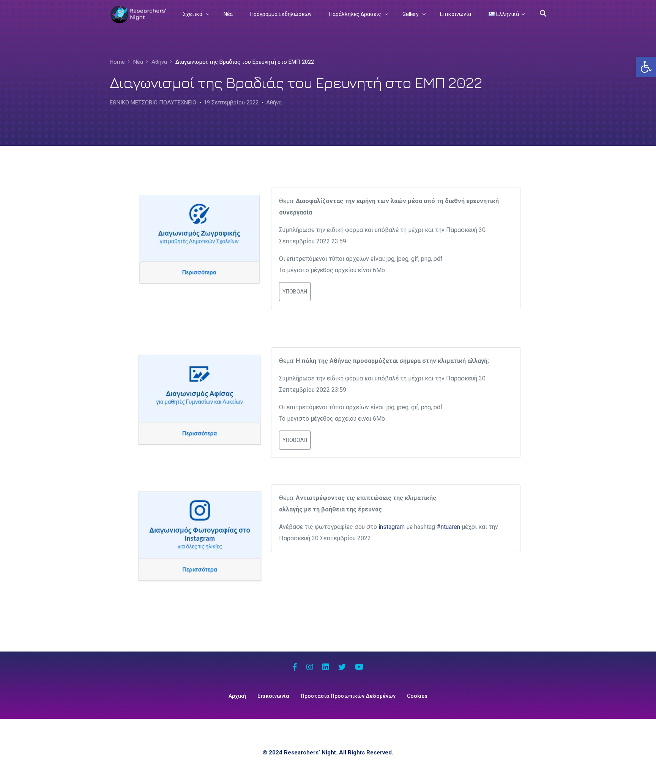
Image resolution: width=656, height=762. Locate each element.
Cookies (417, 696)
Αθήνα (274, 102)
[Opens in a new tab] (295, 667)
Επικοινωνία (273, 696)
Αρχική (237, 696)
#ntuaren (448, 526)
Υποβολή (294, 292)
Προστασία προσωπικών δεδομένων (348, 696)
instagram (391, 526)
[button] (646, 67)
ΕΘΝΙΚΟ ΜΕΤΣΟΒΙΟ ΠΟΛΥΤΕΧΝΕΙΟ (153, 102)
